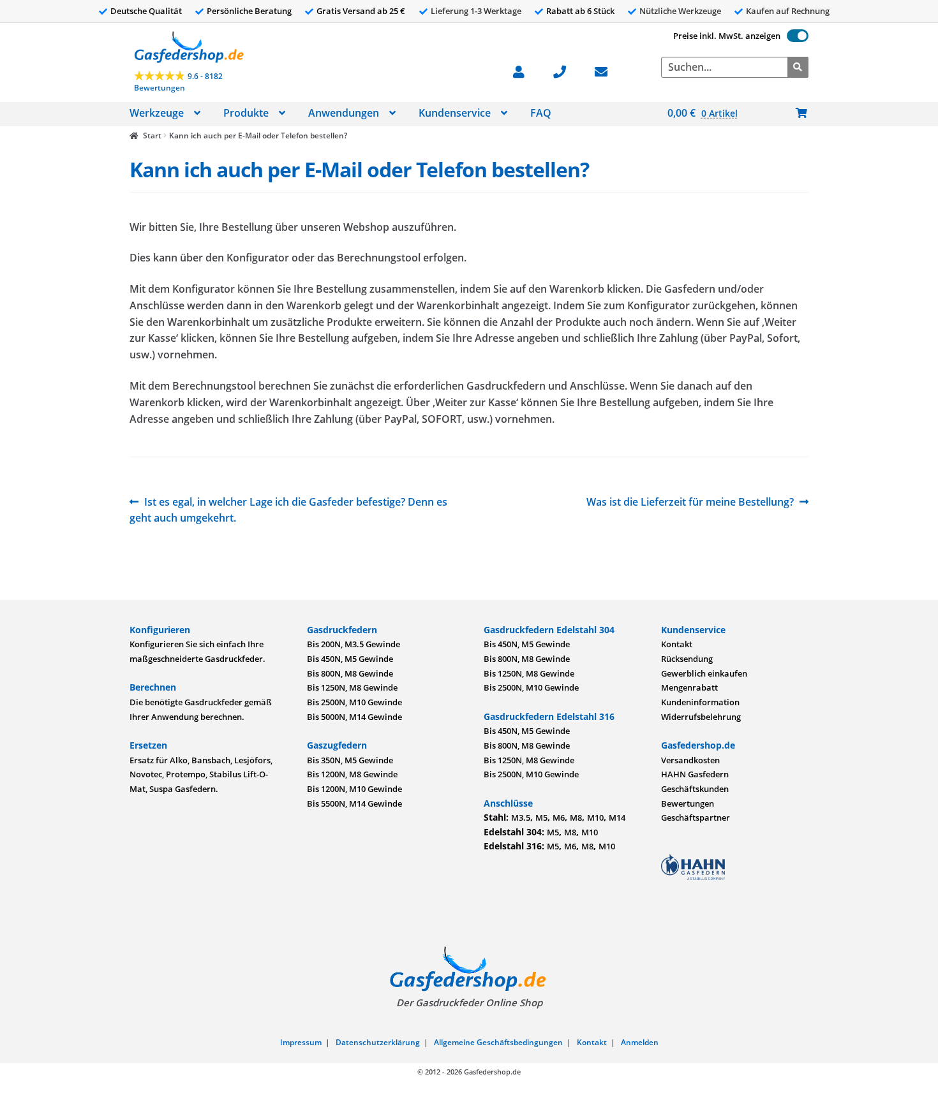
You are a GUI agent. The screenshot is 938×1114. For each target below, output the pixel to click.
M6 (559, 817)
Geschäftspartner (695, 817)
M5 (541, 817)
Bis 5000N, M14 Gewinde (354, 716)
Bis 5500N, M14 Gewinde (354, 803)
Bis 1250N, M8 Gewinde (352, 687)
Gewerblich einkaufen (704, 673)
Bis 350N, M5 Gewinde (350, 760)
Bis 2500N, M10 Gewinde (354, 702)
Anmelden (640, 1042)
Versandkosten (690, 760)
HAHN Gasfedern (695, 774)
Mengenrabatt (689, 687)
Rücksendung (687, 658)
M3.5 (520, 817)
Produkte (246, 113)
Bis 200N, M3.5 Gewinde (353, 644)
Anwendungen (343, 113)
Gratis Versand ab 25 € (360, 11)
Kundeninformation (700, 702)
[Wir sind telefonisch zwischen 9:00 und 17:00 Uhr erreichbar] (566, 70)
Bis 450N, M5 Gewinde (350, 658)
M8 (576, 817)
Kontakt (676, 644)
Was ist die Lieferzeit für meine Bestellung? (690, 502)
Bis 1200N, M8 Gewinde (352, 774)
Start (152, 135)
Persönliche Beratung (249, 11)
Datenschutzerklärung (378, 1042)
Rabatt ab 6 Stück (580, 11)
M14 (617, 817)
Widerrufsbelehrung (701, 716)
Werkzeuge (157, 113)
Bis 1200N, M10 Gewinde (354, 789)
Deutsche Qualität (146, 11)
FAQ (540, 113)
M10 (595, 817)
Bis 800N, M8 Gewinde (350, 673)
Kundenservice (455, 113)
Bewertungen (687, 803)
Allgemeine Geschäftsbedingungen (498, 1042)
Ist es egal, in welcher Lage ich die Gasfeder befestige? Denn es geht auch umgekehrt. (288, 509)
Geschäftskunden (695, 789)
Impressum (301, 1042)
